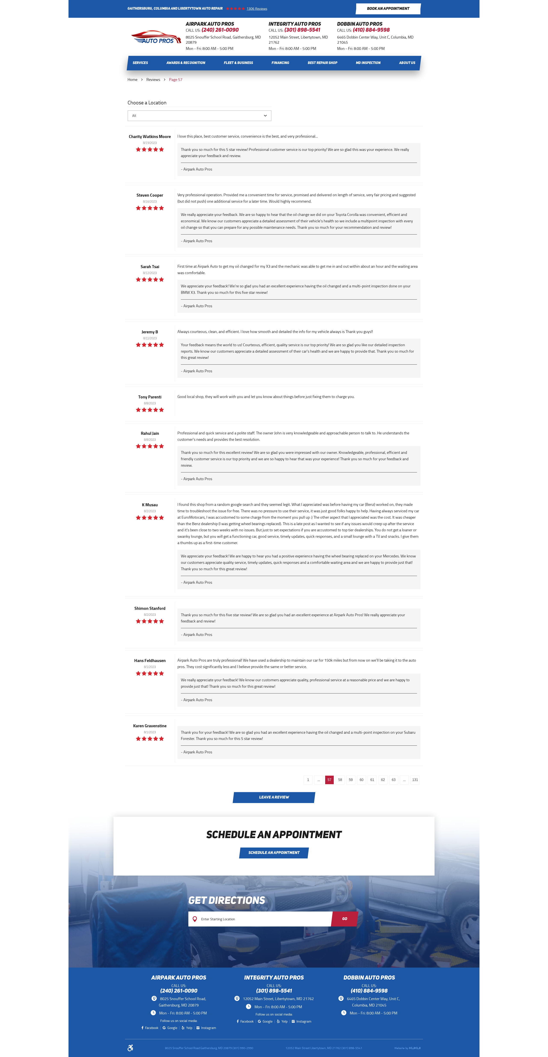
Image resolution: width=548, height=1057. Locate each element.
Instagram (208, 1027)
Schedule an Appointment (274, 853)
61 (372, 780)
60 (361, 780)
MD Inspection (368, 63)
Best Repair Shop (322, 63)
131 (415, 780)
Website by (407, 1048)
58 (340, 780)
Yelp (189, 1027)
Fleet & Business (238, 63)
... (318, 780)
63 (394, 780)
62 (383, 780)
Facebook (151, 1027)
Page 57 (175, 79)
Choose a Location (147, 103)
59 (351, 780)
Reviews (153, 79)
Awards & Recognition (186, 63)
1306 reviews (257, 8)
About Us (407, 63)
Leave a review (274, 797)
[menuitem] (140, 63)
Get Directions (226, 901)
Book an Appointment (388, 9)
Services (140, 63)
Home (132, 79)
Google (172, 1027)
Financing (280, 63)
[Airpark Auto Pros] (156, 42)
